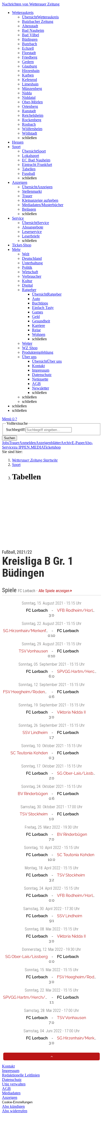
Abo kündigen (13, 1106)
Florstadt (29, 53)
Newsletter (40, 388)
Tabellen (29, 169)
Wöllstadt (29, 133)
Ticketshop (52, 447)
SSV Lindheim (35, 732)
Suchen (9, 438)
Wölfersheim (32, 129)
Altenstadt (30, 26)
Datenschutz (42, 375)
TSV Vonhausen (33, 651)
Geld (36, 316)
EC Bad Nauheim (36, 160)
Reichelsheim (32, 115)
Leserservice (32, 232)
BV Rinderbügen (33, 793)
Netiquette (40, 379)
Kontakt (38, 366)
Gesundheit (41, 321)
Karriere (38, 325)
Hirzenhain (31, 71)
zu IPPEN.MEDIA (29, 447)
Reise (36, 330)
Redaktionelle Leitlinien (21, 1075)
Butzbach (29, 44)
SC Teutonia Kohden (29, 753)
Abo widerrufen (14, 1111)
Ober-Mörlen (32, 102)
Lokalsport (30, 155)
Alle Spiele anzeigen (54, 591)
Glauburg (29, 66)
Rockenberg (31, 120)
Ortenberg (30, 106)
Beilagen (29, 209)
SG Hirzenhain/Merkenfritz (27, 630)
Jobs (5, 443)
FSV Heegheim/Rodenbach (28, 691)
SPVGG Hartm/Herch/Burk (28, 997)
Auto (36, 299)
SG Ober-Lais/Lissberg (78, 773)
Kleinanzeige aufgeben (40, 200)
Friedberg (29, 57)
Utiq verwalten (14, 1084)
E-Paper (78, 443)
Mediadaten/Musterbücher (42, 205)
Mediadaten (11, 1093)
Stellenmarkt (32, 191)
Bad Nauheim (33, 30)
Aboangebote (32, 227)
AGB (36, 384)
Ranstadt (29, 111)
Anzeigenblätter (48, 443)
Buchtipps (40, 303)
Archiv (66, 443)
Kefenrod (29, 79)
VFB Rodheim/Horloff (77, 610)
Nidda (27, 93)
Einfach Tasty (43, 308)
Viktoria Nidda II (71, 712)
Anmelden (27, 443)
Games (37, 312)
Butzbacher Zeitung (37, 21)
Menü (6, 419)
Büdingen (30, 39)
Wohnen (38, 334)
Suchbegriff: (16, 429)
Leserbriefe (31, 236)
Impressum (40, 370)
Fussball (28, 173)
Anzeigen (9, 1097)
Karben (28, 75)
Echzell (28, 48)
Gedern (28, 62)
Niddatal (29, 97)
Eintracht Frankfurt (37, 164)
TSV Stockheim (34, 814)
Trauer (27, 196)
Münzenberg (32, 88)
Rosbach (29, 124)
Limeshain (30, 84)
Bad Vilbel (30, 35)
